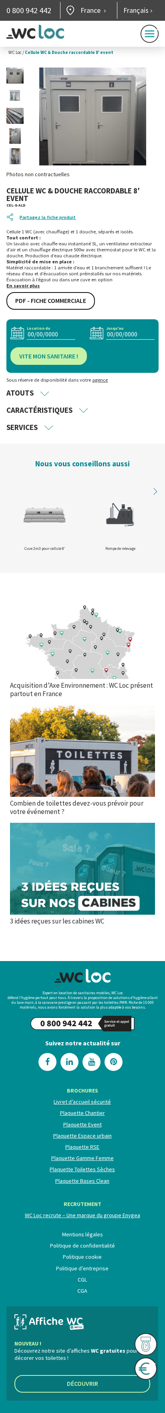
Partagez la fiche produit (48, 217)
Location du (38, 328)
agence (100, 380)
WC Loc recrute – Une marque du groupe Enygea (82, 1215)
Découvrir (82, 1383)
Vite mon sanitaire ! (48, 356)
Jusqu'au (114, 328)
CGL (82, 1279)
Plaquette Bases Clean (83, 1180)
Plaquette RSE (83, 1146)
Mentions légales (82, 1234)
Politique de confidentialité (82, 1245)
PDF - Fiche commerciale (50, 300)
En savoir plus (23, 286)
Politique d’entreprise (82, 1268)
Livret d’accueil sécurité (82, 1101)
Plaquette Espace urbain (82, 1135)
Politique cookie (82, 1256)
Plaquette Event (82, 1124)
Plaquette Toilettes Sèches (82, 1169)
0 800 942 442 (28, 10)
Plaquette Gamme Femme (82, 1158)
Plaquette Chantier (82, 1112)
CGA (83, 1290)
